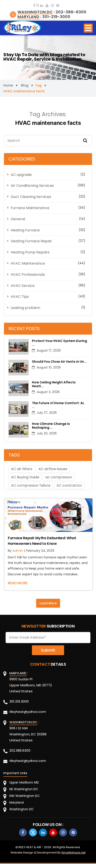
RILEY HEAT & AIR (30, 847)
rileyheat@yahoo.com (27, 711)
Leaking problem (25, 307)
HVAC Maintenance (28, 263)
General (18, 219)
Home (8, 85)
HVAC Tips (20, 296)
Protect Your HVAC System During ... (59, 343)
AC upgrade (21, 174)
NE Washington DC (23, 789)
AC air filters (21, 468)
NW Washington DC (24, 795)
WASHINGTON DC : (35, 12)
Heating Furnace (25, 230)
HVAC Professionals (28, 274)
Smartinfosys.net (73, 852)
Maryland (16, 802)
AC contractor (69, 485)
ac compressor (58, 477)
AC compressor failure (30, 485)
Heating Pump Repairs (30, 252)
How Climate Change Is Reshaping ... (51, 426)
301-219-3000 (56, 16)
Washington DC (21, 809)
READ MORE (18, 583)
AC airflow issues (52, 468)
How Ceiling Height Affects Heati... (54, 384)
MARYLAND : (29, 16)
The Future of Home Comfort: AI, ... (58, 405)
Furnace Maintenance (30, 207)
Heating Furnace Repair (31, 241)
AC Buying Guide (25, 477)
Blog (24, 85)
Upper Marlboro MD (24, 782)
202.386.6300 (19, 750)
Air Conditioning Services (32, 185)
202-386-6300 (71, 12)
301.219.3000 (19, 701)
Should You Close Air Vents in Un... (59, 362)
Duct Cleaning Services (31, 196)
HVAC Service (23, 285)
